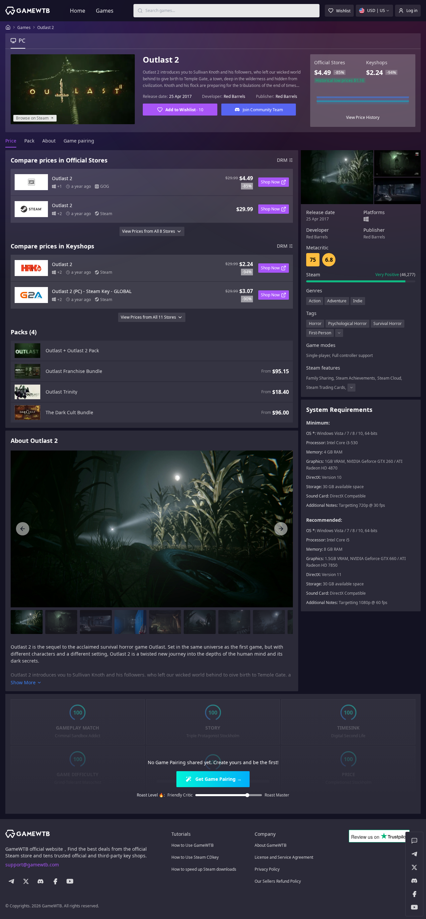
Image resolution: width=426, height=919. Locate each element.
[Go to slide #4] (130, 622)
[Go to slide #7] (234, 622)
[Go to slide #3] (96, 622)
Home (77, 10)
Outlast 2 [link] (45, 27)
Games (104, 10)
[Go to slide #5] (165, 622)
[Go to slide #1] (27, 622)
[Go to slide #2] (61, 622)
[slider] (247, 795)
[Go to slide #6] (200, 622)
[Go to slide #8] (269, 622)
